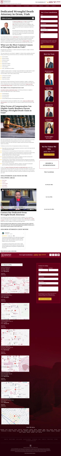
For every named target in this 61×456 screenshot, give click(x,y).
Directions (3, 273)
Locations (47, 5)
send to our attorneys (47, 46)
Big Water (2, 429)
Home (6, 5)
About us (6, 439)
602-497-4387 (6, 376)
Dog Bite (3, 181)
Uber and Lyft (4, 186)
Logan (22, 430)
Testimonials (34, 439)
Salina (30, 430)
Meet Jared (48, 121)
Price (36, 432)
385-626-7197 (6, 323)
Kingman (31, 429)
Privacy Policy (50, 439)
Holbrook (43, 430)
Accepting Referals (27, 439)
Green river (39, 430)
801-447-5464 (6, 349)
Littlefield (40, 429)
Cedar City (20, 429)
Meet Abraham (49, 106)
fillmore (35, 429)
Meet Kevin (48, 72)
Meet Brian (48, 89)
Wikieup (14, 430)
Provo (59, 429)
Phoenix (55, 429)
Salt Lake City (3, 430)
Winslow (32, 432)
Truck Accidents (26, 5)
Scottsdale (58, 430)
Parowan (51, 429)
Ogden (44, 429)
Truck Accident (5, 183)
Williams (28, 432)
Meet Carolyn (48, 138)
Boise (6, 429)
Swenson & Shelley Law (18, 21)
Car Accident (4, 185)
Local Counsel (34, 5)
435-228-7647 (6, 271)
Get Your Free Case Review (49, 154)
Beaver (15, 429)
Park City (40, 432)
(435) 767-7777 (54, 2)
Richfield (25, 430)
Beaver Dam (11, 429)
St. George (9, 430)
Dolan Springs (25, 429)
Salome (18, 430)
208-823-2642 (6, 402)
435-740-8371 (6, 297)
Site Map (56, 439)
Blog (40, 439)
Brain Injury (4, 180)
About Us (11, 5)
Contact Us (54, 5)
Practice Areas (18, 5)
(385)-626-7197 (27, 218)
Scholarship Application (31, 440)
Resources (41, 5)
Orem (47, 429)
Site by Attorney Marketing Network (30, 453)
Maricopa (33, 430)
